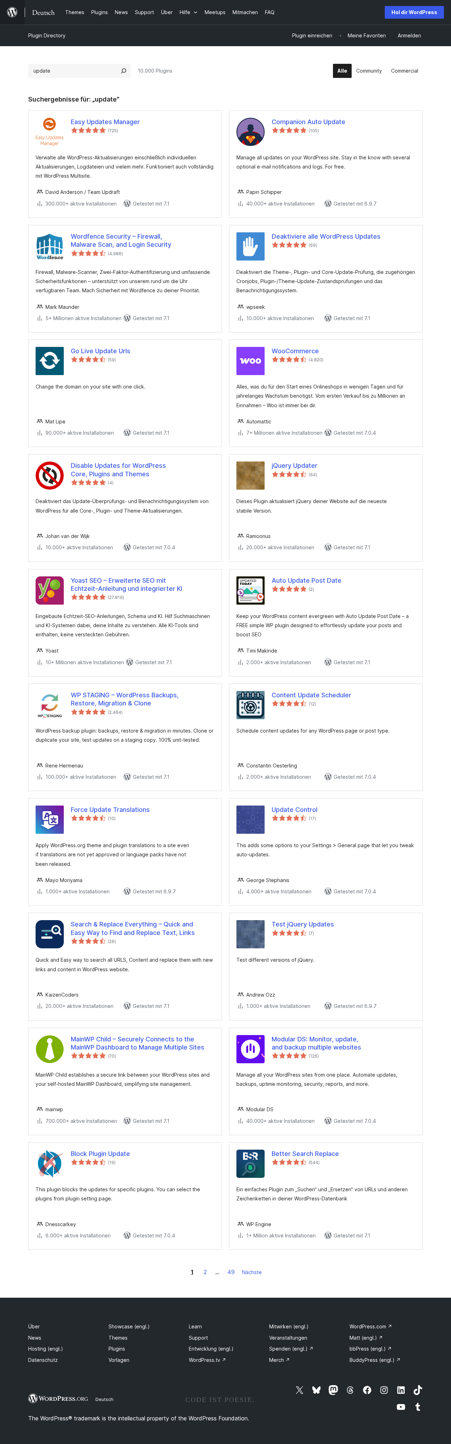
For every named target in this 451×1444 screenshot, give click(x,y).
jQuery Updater (294, 465)
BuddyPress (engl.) (375, 1360)
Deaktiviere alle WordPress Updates (326, 236)
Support (198, 1338)
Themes (118, 1338)
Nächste (252, 1272)
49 (231, 1271)
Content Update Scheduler (311, 695)
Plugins (117, 1349)
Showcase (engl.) (129, 1326)
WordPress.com (371, 1326)
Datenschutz (43, 1360)
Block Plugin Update (100, 1153)
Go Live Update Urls (100, 351)
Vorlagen (119, 1360)
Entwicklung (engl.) (211, 1349)
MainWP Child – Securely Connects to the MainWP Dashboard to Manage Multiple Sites (137, 1043)
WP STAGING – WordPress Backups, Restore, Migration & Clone (125, 699)
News (34, 1338)
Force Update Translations (110, 809)
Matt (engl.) (366, 1338)
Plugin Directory (47, 35)
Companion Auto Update (308, 122)
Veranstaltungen (288, 1338)
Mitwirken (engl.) (289, 1326)
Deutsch (104, 1399)
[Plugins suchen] (124, 71)
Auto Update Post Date (306, 580)
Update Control (294, 809)
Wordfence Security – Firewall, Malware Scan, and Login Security (121, 240)
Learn (195, 1326)
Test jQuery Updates (303, 924)
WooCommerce (295, 351)
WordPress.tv (207, 1360)
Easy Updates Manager (105, 122)
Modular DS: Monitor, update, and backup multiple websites (316, 1043)
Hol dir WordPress (414, 12)
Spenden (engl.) (291, 1349)
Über (34, 1326)
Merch (279, 1360)
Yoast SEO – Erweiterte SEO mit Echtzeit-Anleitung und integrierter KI (126, 584)
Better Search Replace (305, 1153)
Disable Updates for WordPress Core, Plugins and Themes (118, 469)
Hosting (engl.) (45, 1349)
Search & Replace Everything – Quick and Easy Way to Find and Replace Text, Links (133, 928)
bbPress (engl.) (371, 1349)
